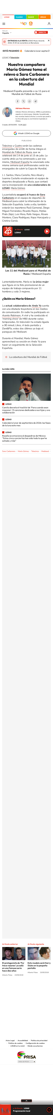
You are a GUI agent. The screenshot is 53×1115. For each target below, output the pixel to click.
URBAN (43, 17)
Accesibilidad (23, 1040)
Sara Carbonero (8, 451)
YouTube (21, 985)
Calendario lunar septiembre (38, 50)
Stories (43, 985)
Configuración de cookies (35, 1043)
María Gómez (18, 188)
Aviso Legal (10, 1040)
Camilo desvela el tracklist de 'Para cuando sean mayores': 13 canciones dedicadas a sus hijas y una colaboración (26, 410)
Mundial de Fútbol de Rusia (17, 152)
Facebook (17, 101)
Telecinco (7, 145)
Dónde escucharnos (35, 1046)
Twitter (23, 101)
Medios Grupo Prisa (26, 1061)
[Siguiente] (49, 50)
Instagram (10, 985)
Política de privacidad (39, 1040)
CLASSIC (19, 17)
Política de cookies (15, 1043)
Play (49, 1110)
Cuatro (19, 145)
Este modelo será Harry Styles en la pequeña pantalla (39, 965)
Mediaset (45, 451)
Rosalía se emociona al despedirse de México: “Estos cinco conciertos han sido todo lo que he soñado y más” (24, 438)
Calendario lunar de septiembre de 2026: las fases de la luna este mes (26, 424)
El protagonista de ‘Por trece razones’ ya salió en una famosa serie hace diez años (13, 967)
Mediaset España (19, 162)
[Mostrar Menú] (3, 23)
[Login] (49, 23)
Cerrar (49, 40)
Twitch (37, 985)
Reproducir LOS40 (47, 231)
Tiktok (15, 985)
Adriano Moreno (22, 108)
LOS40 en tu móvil (17, 1046)
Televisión (14, 58)
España (5, 33)
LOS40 (6, 17)
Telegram (35, 101)
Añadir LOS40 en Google (28, 133)
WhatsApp (29, 101)
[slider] (26, 1104)
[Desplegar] (26, 1100)
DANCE (31, 17)
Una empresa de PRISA (26, 1055)
